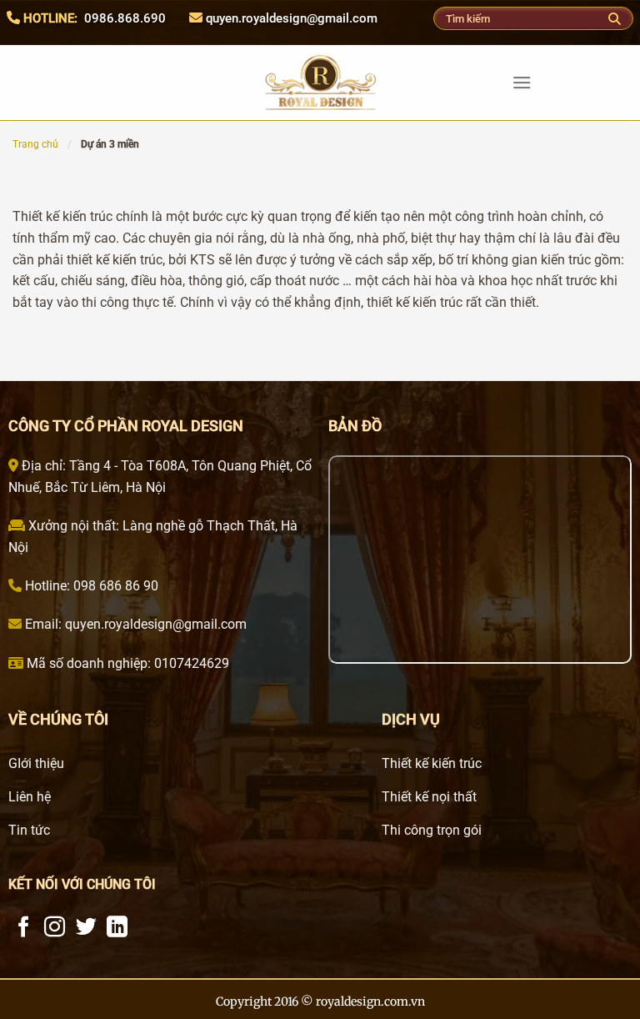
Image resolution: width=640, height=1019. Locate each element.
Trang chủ (35, 144)
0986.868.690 (125, 18)
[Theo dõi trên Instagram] (54, 928)
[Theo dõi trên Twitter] (86, 928)
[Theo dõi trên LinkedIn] (117, 928)
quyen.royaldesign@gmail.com (292, 18)
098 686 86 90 (114, 586)
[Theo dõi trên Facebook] (23, 928)
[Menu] (522, 82)
